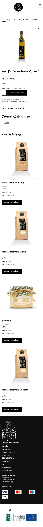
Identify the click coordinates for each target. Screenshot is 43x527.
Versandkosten (19, 88)
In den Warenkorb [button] (11, 202)
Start (3, 20)
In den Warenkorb (16, 93)
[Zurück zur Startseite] (18, 7)
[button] (40, 5)
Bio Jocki (25, 101)
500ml (8, 123)
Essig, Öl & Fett (12, 20)
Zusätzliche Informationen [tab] (13, 108)
